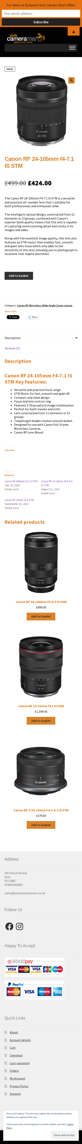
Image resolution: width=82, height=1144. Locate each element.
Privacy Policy (19, 1086)
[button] (71, 80)
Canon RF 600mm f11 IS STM (21, 481)
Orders (14, 1071)
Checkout (16, 1055)
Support (15, 1094)
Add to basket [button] (41, 616)
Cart (13, 1048)
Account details (20, 1040)
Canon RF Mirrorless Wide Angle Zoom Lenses (44, 305)
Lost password (19, 1063)
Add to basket (18, 276)
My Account (17, 1078)
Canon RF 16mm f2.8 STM (19, 500)
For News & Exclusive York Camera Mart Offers (41, 5)
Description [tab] (12, 338)
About (14, 1032)
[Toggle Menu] (72, 48)
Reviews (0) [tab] (12, 348)
